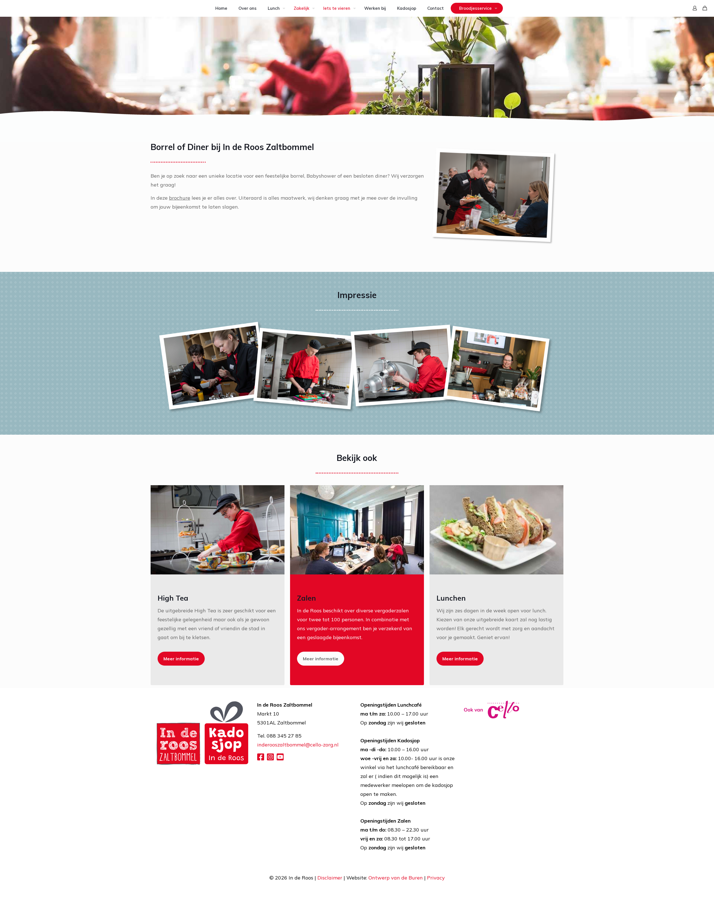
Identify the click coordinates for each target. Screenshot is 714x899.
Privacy (436, 877)
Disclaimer (330, 877)
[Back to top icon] (687, 887)
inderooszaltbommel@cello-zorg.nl (298, 744)
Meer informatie (181, 658)
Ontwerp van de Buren (396, 877)
